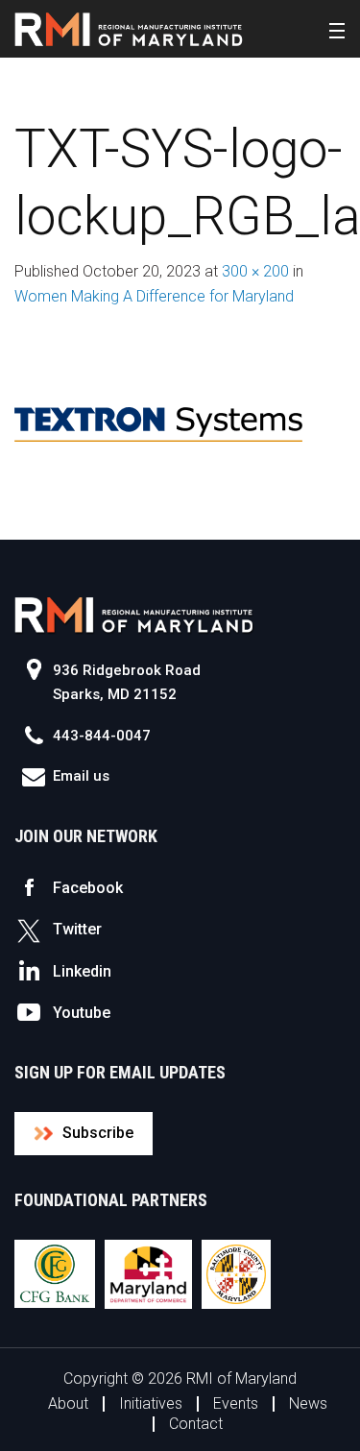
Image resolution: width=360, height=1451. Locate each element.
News (308, 1403)
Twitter (77, 929)
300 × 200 (255, 271)
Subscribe (97, 1133)
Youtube (81, 1013)
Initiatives (150, 1403)
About (68, 1403)
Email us (81, 776)
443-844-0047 (102, 735)
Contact (196, 1424)
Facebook (88, 888)
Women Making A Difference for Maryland (154, 296)
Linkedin (82, 971)
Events (235, 1403)
